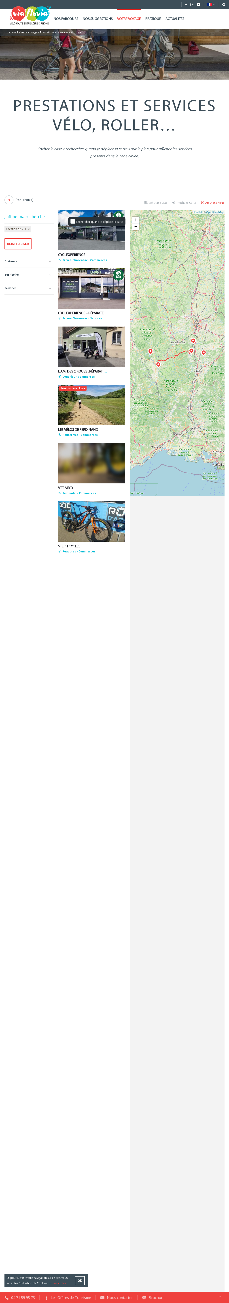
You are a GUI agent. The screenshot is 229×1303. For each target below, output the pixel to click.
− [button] (135, 226)
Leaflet (198, 212)
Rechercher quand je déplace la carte (99, 222)
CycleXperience (71, 255)
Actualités (174, 19)
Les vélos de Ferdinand (78, 430)
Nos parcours (66, 19)
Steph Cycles (69, 546)
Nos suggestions (98, 19)
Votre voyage (129, 19)
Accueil (13, 32)
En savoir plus (57, 1283)
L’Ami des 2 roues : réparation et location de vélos (101, 371)
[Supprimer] (28, 229)
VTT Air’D (65, 488)
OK (80, 1280)
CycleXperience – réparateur (83, 313)
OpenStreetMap (214, 212)
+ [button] (135, 220)
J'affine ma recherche (24, 216)
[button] (29, 261)
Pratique (153, 19)
